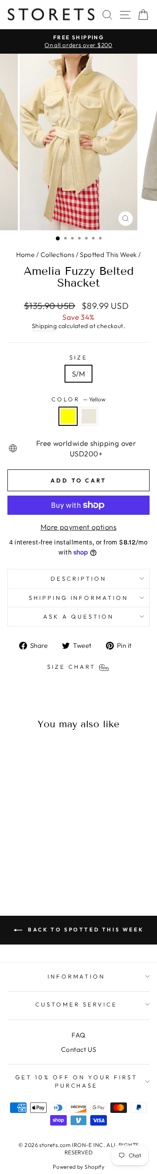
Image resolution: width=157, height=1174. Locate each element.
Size (78, 357)
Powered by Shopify (78, 1166)
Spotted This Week (108, 254)
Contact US (78, 1049)
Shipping (44, 326)
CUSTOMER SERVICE (76, 1004)
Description (78, 578)
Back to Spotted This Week (85, 929)
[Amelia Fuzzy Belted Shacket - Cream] (39, 864)
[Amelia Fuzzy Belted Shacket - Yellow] (29, 864)
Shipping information (79, 597)
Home (25, 254)
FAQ (78, 1035)
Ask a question (78, 616)
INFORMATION (77, 976)
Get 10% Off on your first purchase (76, 1081)
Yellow (68, 416)
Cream (89, 416)
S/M (78, 373)
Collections (58, 254)
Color (78, 399)
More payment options (78, 526)
